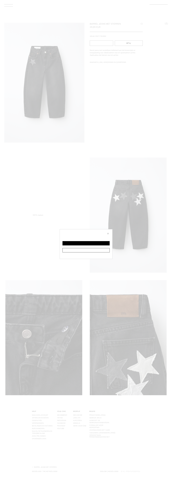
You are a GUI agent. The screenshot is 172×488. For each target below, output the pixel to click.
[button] (86, 243)
